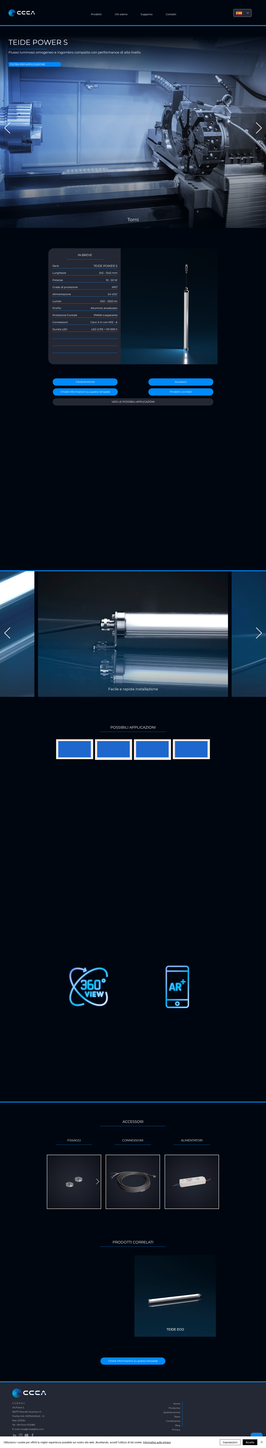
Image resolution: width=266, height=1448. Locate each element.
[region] (133, 889)
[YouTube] (26, 1435)
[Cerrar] (261, 1442)
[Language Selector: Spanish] (242, 13)
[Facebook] (32, 1435)
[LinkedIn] (14, 1435)
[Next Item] (258, 128)
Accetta (250, 1442)
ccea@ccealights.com (32, 1429)
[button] (121, 14)
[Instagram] (20, 1435)
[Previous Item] (7, 128)
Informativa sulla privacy (157, 1442)
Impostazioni (230, 1442)
